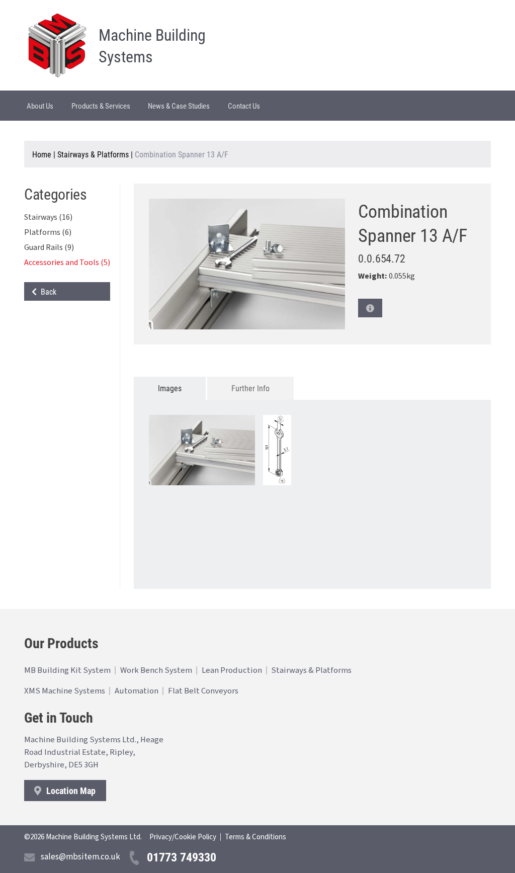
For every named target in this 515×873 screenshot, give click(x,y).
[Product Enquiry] (370, 308)
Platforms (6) (47, 232)
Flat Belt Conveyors (203, 691)
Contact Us (244, 106)
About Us (40, 106)
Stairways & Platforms (93, 154)
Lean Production (232, 670)
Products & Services (100, 106)
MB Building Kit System (67, 670)
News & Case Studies (179, 106)
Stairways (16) (48, 217)
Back (46, 291)
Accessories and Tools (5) (67, 262)
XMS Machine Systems (64, 691)
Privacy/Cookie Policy (182, 837)
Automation (136, 691)
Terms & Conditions (255, 837)
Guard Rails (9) (49, 247)
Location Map (70, 790)
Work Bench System (156, 670)
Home (41, 154)
